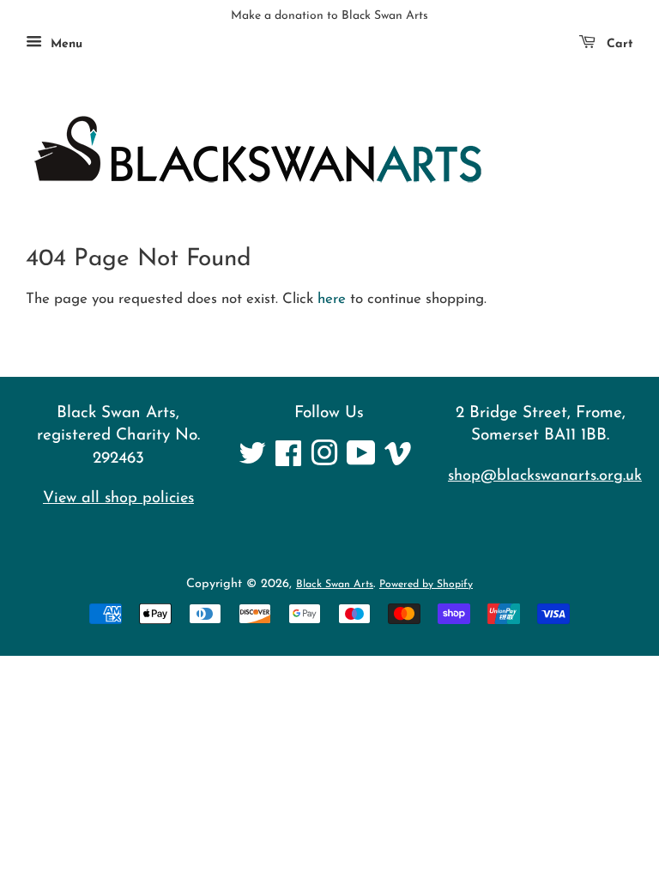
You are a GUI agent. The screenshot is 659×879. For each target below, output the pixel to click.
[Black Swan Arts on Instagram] (324, 461)
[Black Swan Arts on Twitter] (252, 461)
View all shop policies (118, 498)
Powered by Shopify (426, 584)
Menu (64, 44)
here (331, 299)
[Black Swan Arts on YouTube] (361, 461)
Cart (617, 44)
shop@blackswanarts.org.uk (545, 476)
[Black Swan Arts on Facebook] (288, 461)
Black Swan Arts (334, 584)
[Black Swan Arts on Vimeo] (398, 461)
